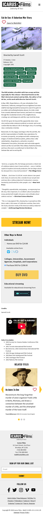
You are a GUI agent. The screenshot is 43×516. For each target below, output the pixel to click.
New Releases (22, 498)
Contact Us (18, 503)
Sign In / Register (29, 503)
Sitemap (16, 512)
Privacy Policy (24, 512)
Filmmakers (18, 501)
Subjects (27, 501)
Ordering (11, 503)
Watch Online (11, 498)
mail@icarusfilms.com (21, 455)
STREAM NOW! (21, 222)
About (33, 501)
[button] (2, 389)
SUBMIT (21, 476)
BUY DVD (21, 274)
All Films (30, 498)
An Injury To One (12, 389)
